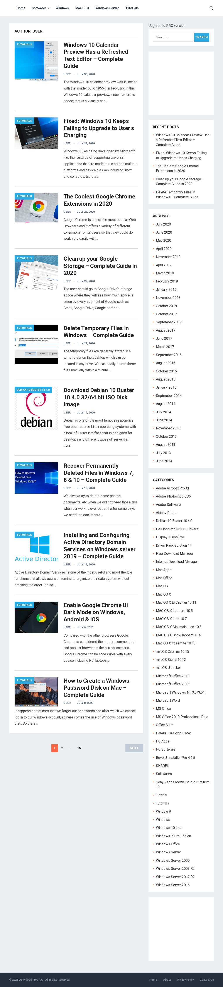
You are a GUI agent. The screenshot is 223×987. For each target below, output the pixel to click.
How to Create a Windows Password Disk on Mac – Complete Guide (96, 687)
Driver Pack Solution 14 (174, 545)
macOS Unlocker (168, 668)
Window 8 (163, 811)
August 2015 (165, 379)
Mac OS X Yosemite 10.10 (176, 643)
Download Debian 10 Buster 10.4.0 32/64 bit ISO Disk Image (99, 397)
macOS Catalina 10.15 (172, 651)
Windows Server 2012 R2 (175, 877)
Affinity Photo (166, 513)
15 (79, 748)
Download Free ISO (31, 979)
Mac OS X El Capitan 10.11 (176, 602)
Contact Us (207, 979)
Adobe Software (168, 505)
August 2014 (165, 404)
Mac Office (164, 578)
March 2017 (165, 347)
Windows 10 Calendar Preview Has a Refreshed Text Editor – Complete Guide (182, 140)
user (67, 74)
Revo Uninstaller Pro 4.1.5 (175, 758)
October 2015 (166, 371)
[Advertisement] (181, 83)
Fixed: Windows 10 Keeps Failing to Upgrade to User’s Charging (99, 128)
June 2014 (164, 420)
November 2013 (168, 428)
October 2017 (166, 314)
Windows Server (107, 8)
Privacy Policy (185, 979)
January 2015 (166, 387)
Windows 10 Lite (169, 828)
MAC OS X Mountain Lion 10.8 (178, 627)
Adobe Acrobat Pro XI (172, 488)
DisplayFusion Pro (170, 537)
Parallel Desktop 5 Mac (174, 733)
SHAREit (162, 766)
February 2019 (167, 281)
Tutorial (161, 795)
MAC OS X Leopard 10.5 (174, 611)
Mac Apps (163, 570)
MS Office (163, 708)
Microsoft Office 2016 (172, 684)
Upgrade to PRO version (167, 26)
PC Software (165, 749)
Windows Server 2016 (173, 885)
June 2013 (164, 461)
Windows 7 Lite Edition (173, 836)
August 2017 (165, 330)
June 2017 (164, 338)
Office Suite (165, 725)
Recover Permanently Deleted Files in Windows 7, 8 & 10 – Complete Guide (99, 472)
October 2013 (166, 436)
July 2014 (163, 412)
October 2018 (166, 306)
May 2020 (163, 240)
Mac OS (162, 586)
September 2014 (169, 396)
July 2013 (163, 453)
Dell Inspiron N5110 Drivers (177, 529)
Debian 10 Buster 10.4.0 (33, 389)
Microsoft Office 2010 (172, 676)
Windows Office (168, 844)
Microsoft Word (168, 700)
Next (134, 748)
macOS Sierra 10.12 (171, 660)
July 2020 (163, 224)
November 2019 (168, 257)
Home (21, 8)
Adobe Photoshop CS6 (173, 496)
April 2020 (164, 249)
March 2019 (165, 273)
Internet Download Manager (177, 562)
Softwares (39, 8)
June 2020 (164, 232)
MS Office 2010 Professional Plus (182, 717)
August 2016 (165, 363)
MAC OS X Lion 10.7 (171, 619)
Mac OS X (82, 8)
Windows (62, 8)
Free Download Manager (174, 553)
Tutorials (132, 8)
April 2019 (164, 265)
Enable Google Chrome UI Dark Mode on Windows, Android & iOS (96, 612)
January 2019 (166, 290)
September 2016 (169, 355)
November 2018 (168, 298)
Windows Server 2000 (173, 860)
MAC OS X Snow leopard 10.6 (178, 635)
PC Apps (162, 741)
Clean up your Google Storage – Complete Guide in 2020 (100, 265)
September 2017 (169, 322)
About (167, 979)
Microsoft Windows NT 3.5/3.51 (180, 692)
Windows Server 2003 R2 (175, 868)
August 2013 (165, 445)
